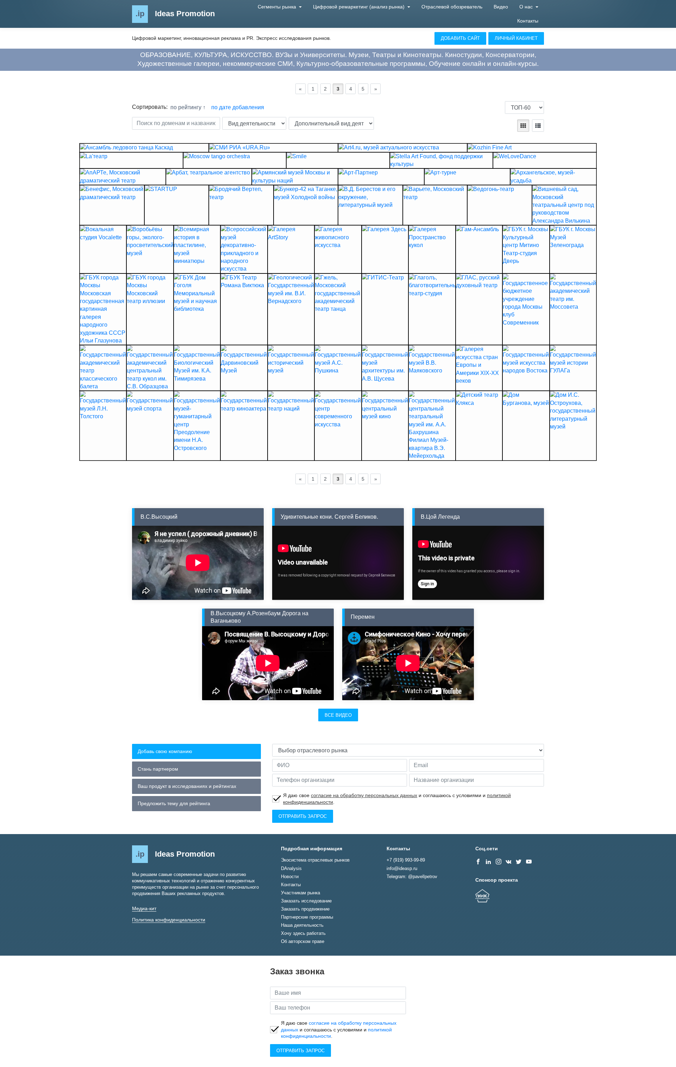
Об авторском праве (302, 941)
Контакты (527, 21)
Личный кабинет (516, 38)
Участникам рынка (300, 892)
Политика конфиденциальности (168, 920)
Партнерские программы (307, 917)
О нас (526, 7)
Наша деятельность (302, 925)
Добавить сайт (460, 38)
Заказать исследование (306, 900)
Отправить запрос (302, 816)
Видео (501, 7)
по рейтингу (186, 107)
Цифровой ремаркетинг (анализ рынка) (359, 7)
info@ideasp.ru (402, 868)
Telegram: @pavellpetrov (412, 876)
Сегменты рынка (278, 7)
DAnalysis (291, 868)
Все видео (338, 715)
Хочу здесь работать (303, 933)
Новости (290, 876)
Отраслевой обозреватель (451, 7)
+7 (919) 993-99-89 (406, 860)
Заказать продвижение (305, 909)
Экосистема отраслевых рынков (315, 860)
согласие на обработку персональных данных (364, 795)
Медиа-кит (144, 908)
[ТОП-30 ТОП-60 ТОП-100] (524, 107)
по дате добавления (237, 107)
